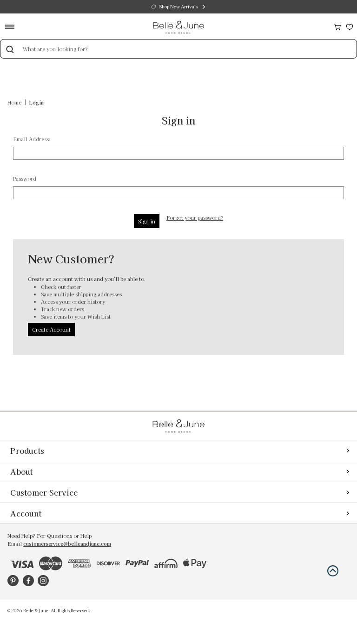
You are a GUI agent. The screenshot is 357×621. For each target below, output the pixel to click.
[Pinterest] (13, 580)
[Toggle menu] (13, 26)
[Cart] (337, 25)
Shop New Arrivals (178, 6)
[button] (332, 570)
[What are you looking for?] (9, 48)
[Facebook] (28, 580)
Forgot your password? (195, 217)
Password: (25, 178)
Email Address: (31, 139)
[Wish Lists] (349, 25)
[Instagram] (43, 580)
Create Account (51, 329)
